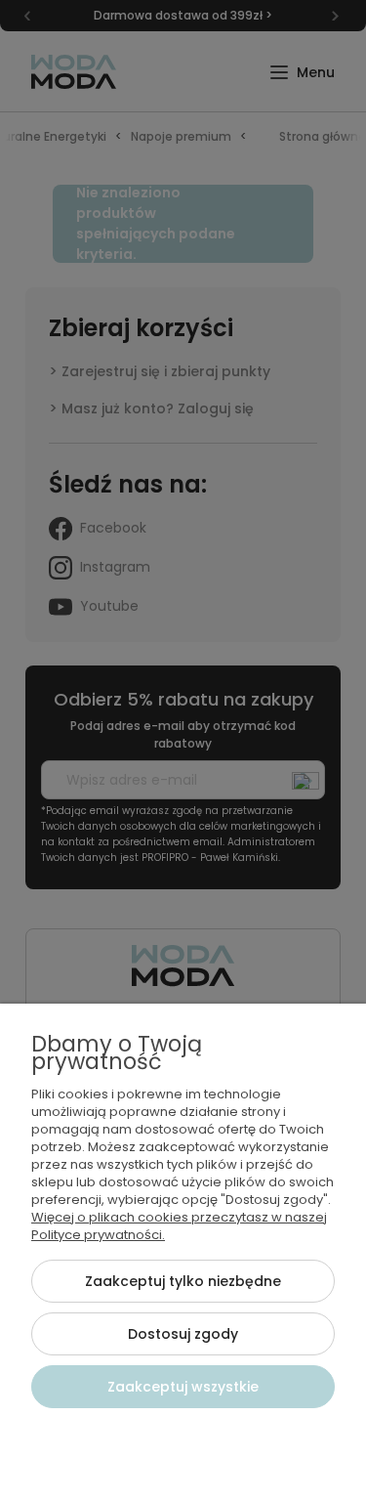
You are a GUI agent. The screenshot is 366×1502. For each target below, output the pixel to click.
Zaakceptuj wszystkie (183, 1386)
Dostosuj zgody (183, 1334)
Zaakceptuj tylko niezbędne (183, 1281)
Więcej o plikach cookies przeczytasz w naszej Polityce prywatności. (179, 1226)
